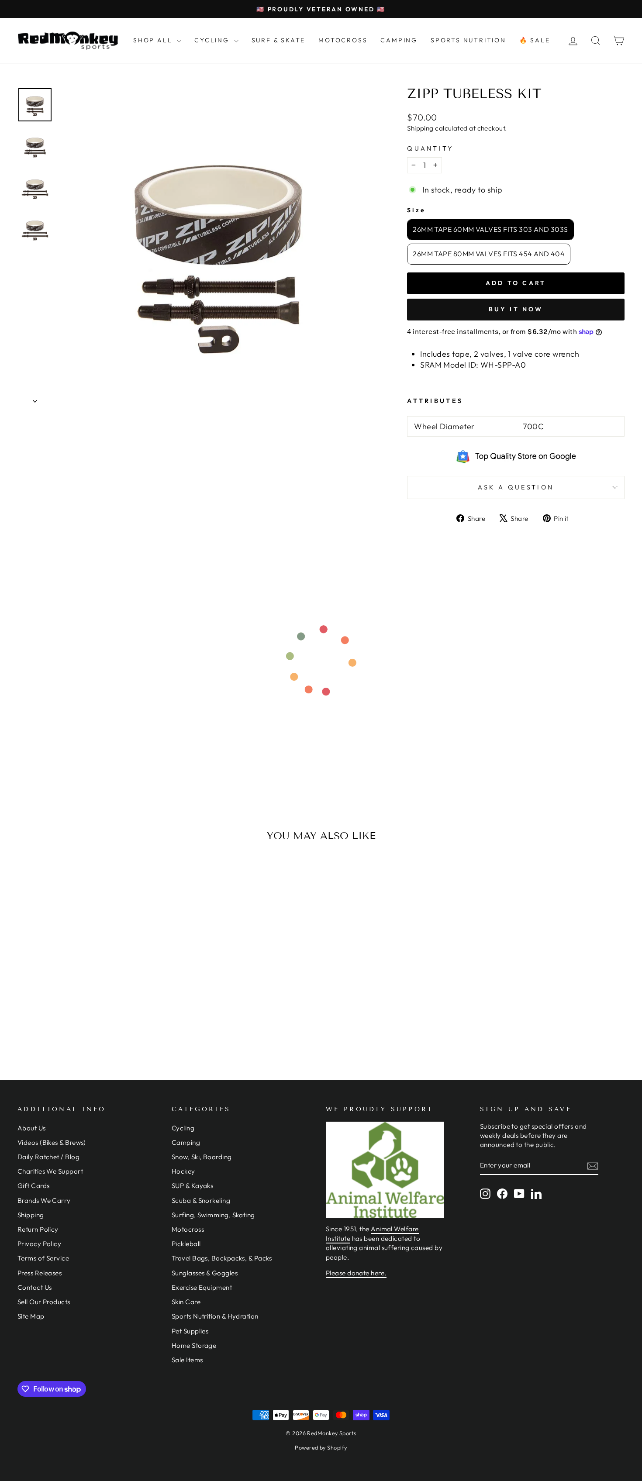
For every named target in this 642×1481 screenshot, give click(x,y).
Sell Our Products (43, 1302)
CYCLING (212, 40)
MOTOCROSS (342, 40)
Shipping (420, 128)
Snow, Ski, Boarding (202, 1157)
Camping (186, 1142)
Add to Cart (89, 997)
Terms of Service (43, 1258)
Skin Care (186, 1302)
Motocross (188, 1229)
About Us (31, 1128)
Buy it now (516, 309)
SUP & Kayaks (192, 1185)
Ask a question (516, 487)
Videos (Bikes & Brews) (51, 1142)
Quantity (430, 148)
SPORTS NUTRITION (468, 40)
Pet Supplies (190, 1331)
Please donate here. (356, 1273)
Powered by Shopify (321, 1447)
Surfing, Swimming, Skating (213, 1215)
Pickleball (186, 1244)
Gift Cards (33, 1185)
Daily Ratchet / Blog (48, 1157)
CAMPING (399, 40)
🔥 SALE (534, 40)
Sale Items (187, 1360)
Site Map (31, 1316)
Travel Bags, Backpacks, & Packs (222, 1258)
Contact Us (34, 1287)
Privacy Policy (39, 1244)
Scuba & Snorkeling (201, 1200)
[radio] (490, 229)
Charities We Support (50, 1171)
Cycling (183, 1128)
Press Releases (39, 1273)
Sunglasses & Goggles (205, 1273)
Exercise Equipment (202, 1287)
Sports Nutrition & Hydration (215, 1316)
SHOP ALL (154, 40)
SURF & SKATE (279, 40)
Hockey (183, 1171)
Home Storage (194, 1345)
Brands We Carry (44, 1200)
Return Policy (38, 1229)
